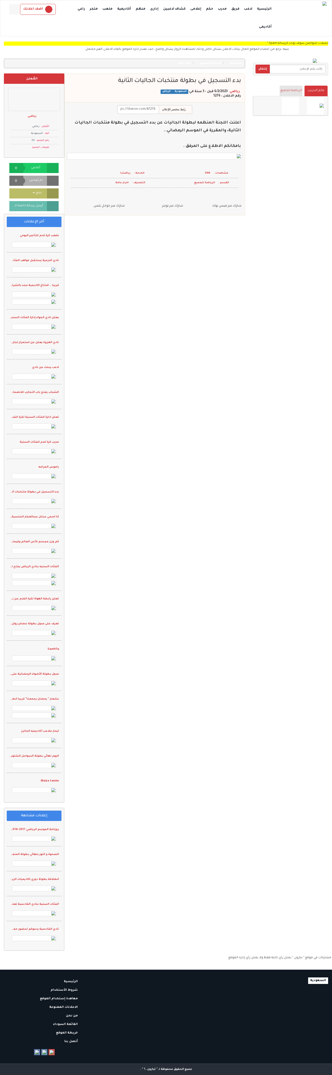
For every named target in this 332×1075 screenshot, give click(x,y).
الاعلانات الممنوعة (64, 1007)
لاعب (248, 9)
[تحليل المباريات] (290, 105)
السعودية (180, 91)
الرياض (166, 91)
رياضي (235, 91)
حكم (209, 9)
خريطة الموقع (67, 1033)
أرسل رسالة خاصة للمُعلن (26, 206)
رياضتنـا (125, 173)
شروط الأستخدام (65, 990)
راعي (81, 9)
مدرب (222, 9)
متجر (94, 9)
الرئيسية (264, 9)
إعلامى (195, 9)
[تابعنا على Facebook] (37, 1052)
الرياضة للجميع (291, 90)
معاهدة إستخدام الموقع (59, 999)
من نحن (72, 1016)
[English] (14, 9)
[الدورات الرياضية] (315, 105)
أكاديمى (265, 27)
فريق (235, 9)
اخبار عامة (184, 63)
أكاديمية (124, 9)
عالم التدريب (316, 90)
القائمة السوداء (66, 1024)
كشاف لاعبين (174, 9)
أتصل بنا (71, 1041)
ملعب (107, 9)
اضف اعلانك (33, 9)
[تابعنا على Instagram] (44, 1052)
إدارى (154, 9)
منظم (141, 9)
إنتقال (263, 69)
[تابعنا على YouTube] (51, 1052)
